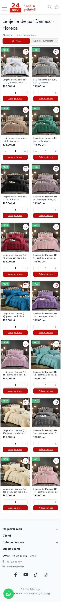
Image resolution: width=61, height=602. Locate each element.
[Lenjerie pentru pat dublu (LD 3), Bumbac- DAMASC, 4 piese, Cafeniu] (15, 120)
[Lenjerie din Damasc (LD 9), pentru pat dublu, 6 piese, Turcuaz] (15, 296)
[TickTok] (35, 575)
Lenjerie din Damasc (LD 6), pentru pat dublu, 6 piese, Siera (45, 198)
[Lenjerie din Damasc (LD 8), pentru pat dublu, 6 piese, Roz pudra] (45, 237)
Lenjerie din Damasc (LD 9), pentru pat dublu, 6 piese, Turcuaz (14, 315)
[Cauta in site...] (50, 7)
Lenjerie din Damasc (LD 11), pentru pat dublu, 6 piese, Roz (14, 373)
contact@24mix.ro (15, 566)
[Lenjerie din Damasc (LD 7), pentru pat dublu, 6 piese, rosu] (15, 237)
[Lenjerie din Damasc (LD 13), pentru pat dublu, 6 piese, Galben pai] (15, 412)
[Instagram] (45, 575)
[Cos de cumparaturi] (56, 7)
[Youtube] (25, 575)
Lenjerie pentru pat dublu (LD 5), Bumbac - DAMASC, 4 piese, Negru (15, 198)
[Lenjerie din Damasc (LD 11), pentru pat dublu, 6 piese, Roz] (15, 354)
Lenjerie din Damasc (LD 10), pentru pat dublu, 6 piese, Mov (45, 315)
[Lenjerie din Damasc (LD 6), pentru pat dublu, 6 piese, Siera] (45, 179)
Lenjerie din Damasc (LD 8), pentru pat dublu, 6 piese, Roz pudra (45, 256)
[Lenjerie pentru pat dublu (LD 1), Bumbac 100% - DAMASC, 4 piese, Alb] (15, 62)
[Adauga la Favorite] (26, 52)
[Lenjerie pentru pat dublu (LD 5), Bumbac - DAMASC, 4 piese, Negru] (15, 179)
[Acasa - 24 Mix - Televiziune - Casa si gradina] (23, 7)
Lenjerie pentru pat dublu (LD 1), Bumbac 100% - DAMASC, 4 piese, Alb (15, 81)
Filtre (17, 41)
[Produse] (4, 9)
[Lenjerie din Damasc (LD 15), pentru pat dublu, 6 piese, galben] (15, 471)
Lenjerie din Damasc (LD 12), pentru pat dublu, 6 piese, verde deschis (45, 373)
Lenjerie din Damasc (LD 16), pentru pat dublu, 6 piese (45, 490)
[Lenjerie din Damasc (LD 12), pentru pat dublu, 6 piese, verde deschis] (45, 354)
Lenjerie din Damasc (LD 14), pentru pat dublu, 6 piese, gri (45, 432)
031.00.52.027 (14, 562)
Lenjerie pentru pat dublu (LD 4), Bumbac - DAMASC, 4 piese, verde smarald (45, 140)
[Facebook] (15, 575)
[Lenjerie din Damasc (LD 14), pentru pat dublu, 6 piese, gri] (45, 412)
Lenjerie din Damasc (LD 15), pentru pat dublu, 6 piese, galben (14, 490)
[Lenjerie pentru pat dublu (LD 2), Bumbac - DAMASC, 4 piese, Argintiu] (45, 62)
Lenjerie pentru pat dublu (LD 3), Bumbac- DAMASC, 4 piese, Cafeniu (15, 140)
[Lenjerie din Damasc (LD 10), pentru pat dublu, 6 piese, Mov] (45, 296)
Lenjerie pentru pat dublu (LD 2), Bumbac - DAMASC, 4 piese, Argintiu (45, 81)
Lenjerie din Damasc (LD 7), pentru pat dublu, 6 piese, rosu (14, 256)
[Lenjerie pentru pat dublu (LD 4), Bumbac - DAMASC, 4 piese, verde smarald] (45, 120)
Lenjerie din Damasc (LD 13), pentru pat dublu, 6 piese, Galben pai (14, 432)
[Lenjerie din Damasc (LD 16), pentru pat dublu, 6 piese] (45, 471)
